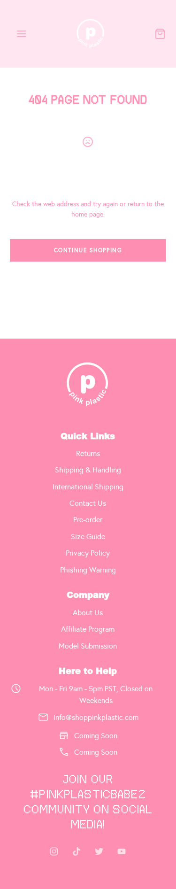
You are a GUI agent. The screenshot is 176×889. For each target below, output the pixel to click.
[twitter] (99, 851)
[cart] (160, 34)
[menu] (21, 34)
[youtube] (121, 851)
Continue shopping (88, 250)
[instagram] (54, 851)
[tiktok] (76, 851)
